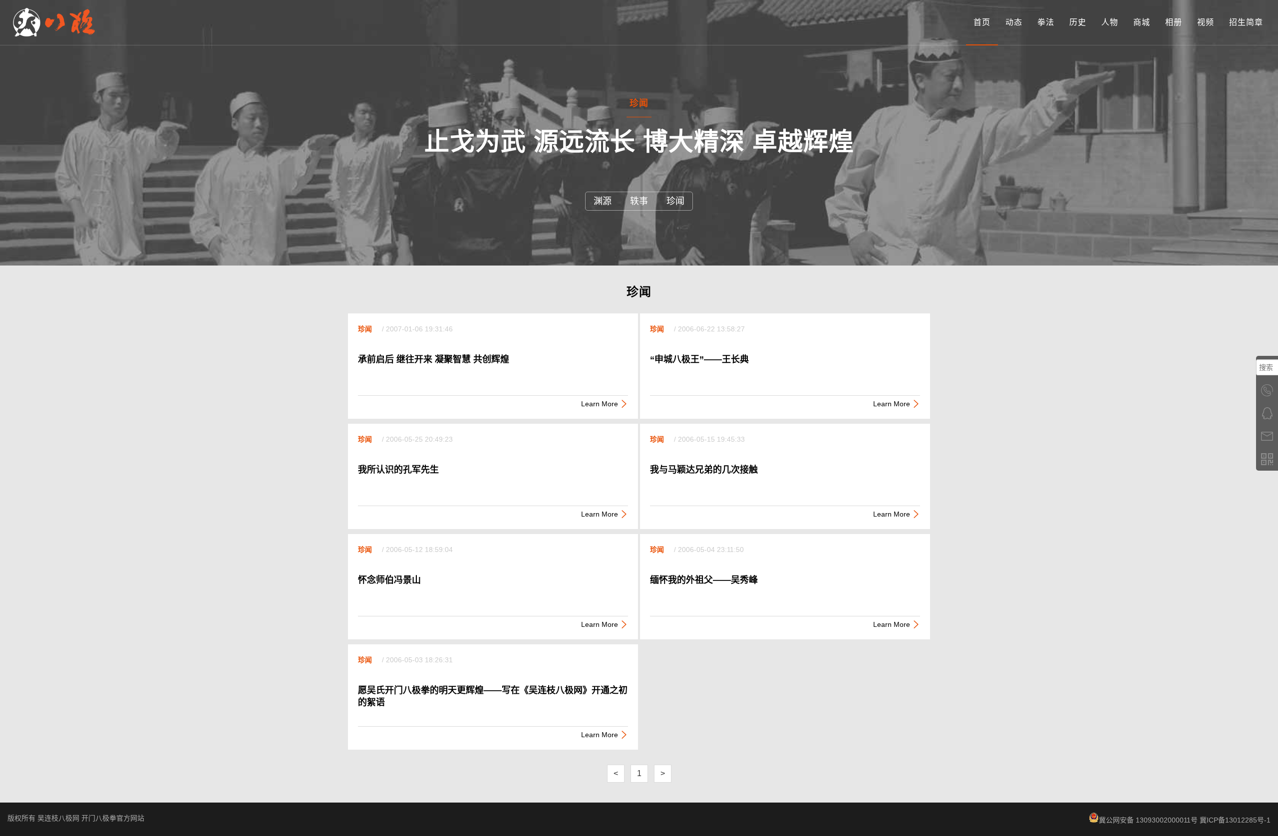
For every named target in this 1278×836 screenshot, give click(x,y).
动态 (1013, 22)
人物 (1109, 22)
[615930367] (1267, 413)
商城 (1141, 22)
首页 (981, 22)
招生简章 (1246, 22)
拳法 (1045, 22)
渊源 (603, 201)
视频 (1205, 22)
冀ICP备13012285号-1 (1235, 820)
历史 (1077, 22)
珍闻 (675, 201)
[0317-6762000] (1267, 390)
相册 (1173, 22)
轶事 (639, 201)
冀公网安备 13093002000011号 (1148, 820)
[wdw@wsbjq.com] (1267, 436)
